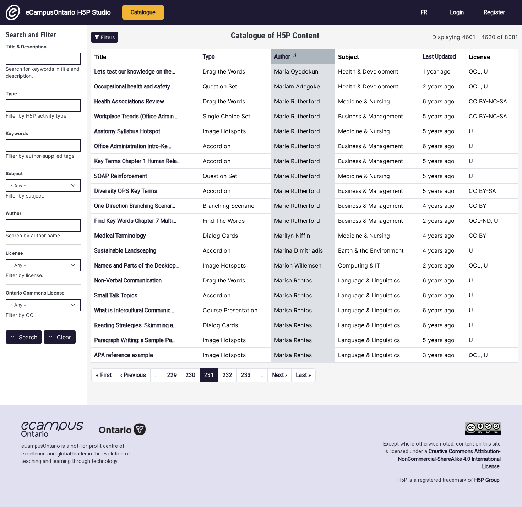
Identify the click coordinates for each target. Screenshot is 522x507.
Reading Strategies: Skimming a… (135, 325)
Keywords (17, 133)
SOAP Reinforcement (120, 176)
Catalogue (143, 12)
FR (423, 12)
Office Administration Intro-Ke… (132, 146)
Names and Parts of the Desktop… (136, 265)
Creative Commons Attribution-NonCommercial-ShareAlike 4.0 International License (449, 459)
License (14, 253)
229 (172, 375)
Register (494, 12)
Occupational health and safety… (133, 86)
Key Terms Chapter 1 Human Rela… (137, 161)
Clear (64, 337)
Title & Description (26, 46)
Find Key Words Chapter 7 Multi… (135, 220)
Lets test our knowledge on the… (134, 71)
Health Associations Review (129, 101)
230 (190, 375)
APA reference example (123, 355)
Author (285, 56)
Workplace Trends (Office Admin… (135, 116)
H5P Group (487, 480)
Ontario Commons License (35, 293)
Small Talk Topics (115, 295)
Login (457, 12)
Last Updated (439, 56)
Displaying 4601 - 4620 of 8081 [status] (475, 37)
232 (227, 375)
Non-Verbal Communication (128, 280)
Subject (14, 173)
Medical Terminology (120, 235)
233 (246, 375)
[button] (104, 37)
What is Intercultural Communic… (134, 310)
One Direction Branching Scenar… (134, 206)
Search (28, 337)
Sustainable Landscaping (125, 250)
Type (209, 56)
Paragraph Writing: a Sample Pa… (134, 340)
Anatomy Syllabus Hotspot (127, 131)
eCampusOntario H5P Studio (68, 12)
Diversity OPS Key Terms (125, 191)
